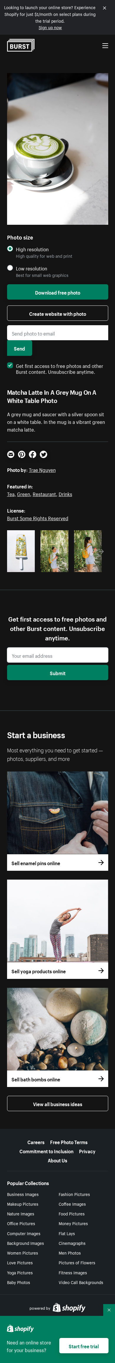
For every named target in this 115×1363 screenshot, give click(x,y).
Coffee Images (72, 1203)
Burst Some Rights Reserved (37, 517)
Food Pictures (72, 1213)
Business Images (23, 1194)
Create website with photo (57, 313)
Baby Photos (18, 1282)
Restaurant (44, 493)
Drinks (65, 493)
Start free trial (84, 1345)
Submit (57, 672)
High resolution (32, 249)
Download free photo (57, 292)
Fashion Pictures (74, 1194)
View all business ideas (57, 1103)
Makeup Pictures (22, 1203)
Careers (36, 1141)
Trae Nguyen (42, 469)
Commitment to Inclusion (46, 1150)
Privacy (87, 1150)
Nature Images (20, 1213)
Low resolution (31, 268)
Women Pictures (22, 1252)
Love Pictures (20, 1262)
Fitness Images (73, 1272)
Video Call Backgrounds (81, 1282)
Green (23, 493)
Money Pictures (73, 1223)
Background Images (25, 1243)
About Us (57, 1160)
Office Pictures (21, 1223)
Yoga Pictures (20, 1272)
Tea (10, 493)
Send (19, 348)
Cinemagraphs (72, 1243)
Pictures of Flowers (77, 1262)
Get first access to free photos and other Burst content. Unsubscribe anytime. (59, 368)
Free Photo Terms (69, 1141)
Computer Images (23, 1233)
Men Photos (70, 1252)
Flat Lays (67, 1233)
